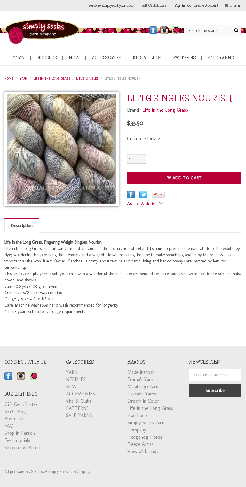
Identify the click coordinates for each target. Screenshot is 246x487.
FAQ (9, 426)
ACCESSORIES (106, 57)
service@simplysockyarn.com (111, 5)
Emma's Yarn (140, 379)
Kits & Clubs (147, 57)
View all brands (143, 451)
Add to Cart (186, 177)
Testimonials (17, 440)
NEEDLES (47, 57)
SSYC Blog (15, 411)
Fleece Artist (141, 444)
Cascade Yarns (142, 394)
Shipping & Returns (24, 447)
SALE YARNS (221, 57)
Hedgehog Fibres (145, 437)
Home (9, 78)
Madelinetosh (141, 372)
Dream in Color (143, 401)
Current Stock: (143, 138)
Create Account (206, 5)
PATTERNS (184, 57)
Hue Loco (137, 415)
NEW (74, 57)
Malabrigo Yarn (143, 386)
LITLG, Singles (87, 78)
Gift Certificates (154, 5)
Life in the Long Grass (52, 78)
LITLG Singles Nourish (122, 78)
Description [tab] (22, 225)
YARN (19, 57)
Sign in (180, 5)
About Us (13, 419)
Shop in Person (19, 433)
